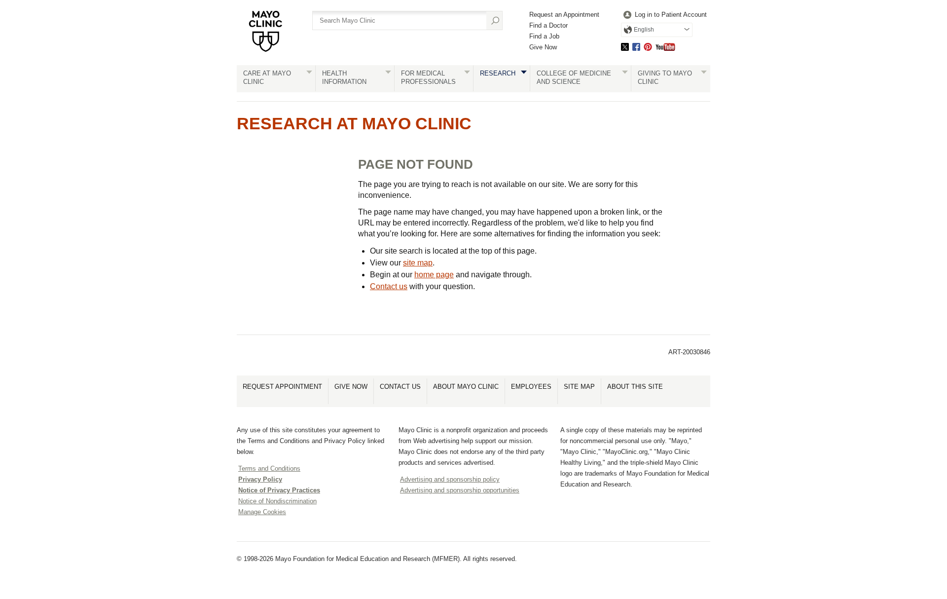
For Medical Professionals (428, 77)
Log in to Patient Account (671, 14)
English (644, 29)
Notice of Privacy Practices (279, 490)
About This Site (635, 386)
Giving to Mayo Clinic (665, 77)
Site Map (579, 386)
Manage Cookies (262, 512)
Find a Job (544, 36)
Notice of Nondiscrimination (277, 501)
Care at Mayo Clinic (267, 77)
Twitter (625, 46)
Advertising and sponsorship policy (450, 479)
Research (497, 73)
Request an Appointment (564, 14)
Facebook (636, 46)
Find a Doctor (548, 25)
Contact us (388, 286)
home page (434, 274)
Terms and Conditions (269, 468)
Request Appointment (282, 386)
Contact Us (400, 386)
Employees (531, 386)
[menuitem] (664, 15)
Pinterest (648, 46)
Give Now (543, 47)
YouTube (665, 46)
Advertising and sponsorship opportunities (459, 490)
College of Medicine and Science (574, 77)
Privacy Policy (260, 479)
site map (418, 263)
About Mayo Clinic (466, 386)
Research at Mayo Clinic (354, 123)
